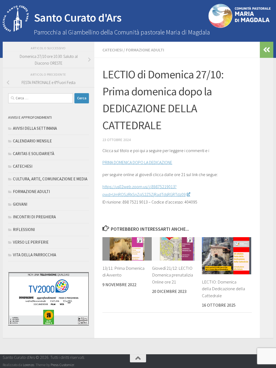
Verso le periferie (31, 242)
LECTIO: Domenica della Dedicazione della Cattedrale (223, 289)
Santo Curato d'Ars (78, 17)
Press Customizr (62, 365)
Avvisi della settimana (35, 128)
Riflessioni (24, 229)
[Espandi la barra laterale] (266, 50)
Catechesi (112, 49)
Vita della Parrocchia (34, 254)
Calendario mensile (32, 140)
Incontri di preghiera (34, 216)
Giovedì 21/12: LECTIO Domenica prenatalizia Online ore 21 (172, 275)
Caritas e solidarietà (33, 153)
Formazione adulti (145, 49)
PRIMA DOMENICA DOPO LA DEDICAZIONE (137, 162)
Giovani (20, 204)
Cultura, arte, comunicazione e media (50, 178)
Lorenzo (28, 365)
